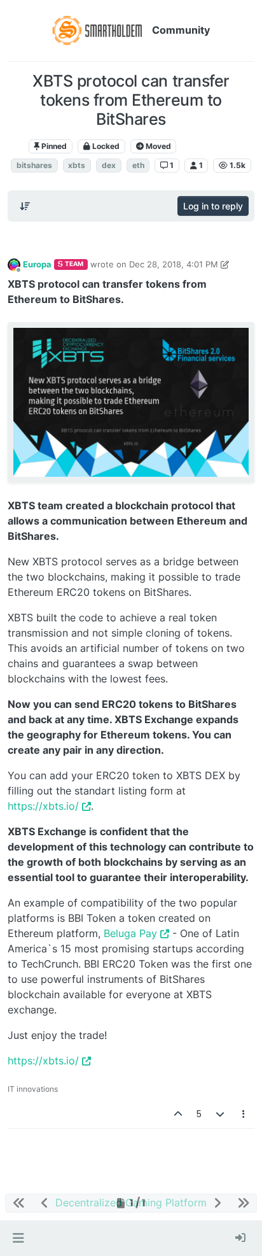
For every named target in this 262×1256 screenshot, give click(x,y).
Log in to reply (213, 206)
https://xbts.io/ (43, 806)
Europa (37, 264)
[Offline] (14, 264)
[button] (18, 1238)
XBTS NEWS (207, 146)
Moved (157, 146)
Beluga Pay (130, 933)
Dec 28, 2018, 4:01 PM (173, 264)
